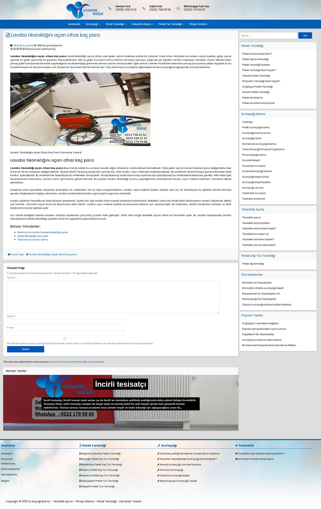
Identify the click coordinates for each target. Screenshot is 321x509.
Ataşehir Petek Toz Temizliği (98, 486)
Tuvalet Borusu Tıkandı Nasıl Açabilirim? (261, 453)
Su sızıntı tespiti (251, 160)
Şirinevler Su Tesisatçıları (257, 282)
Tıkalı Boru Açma (23, 45)
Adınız (10, 316)
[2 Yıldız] (14, 48)
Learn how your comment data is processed (77, 362)
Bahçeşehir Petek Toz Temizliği (99, 481)
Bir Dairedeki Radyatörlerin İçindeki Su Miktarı (269, 345)
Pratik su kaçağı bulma (256, 127)
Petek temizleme (252, 97)
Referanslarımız (10, 469)
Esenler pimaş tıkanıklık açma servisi (264, 329)
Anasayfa (74, 24)
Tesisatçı (247, 122)
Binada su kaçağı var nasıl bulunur (180, 464)
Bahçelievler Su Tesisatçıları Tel (261, 293)
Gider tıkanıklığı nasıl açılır (32, 236)
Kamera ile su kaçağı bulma (259, 144)
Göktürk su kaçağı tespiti (174, 475)
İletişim (5, 481)
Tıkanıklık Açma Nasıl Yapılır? (259, 228)
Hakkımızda (8, 463)
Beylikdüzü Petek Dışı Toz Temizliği (101, 464)
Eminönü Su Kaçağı (171, 470)
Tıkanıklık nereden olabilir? (258, 239)
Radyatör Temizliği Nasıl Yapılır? (261, 81)
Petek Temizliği (115, 24)
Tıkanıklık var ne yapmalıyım (259, 245)
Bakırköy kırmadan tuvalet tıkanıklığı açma (42, 232)
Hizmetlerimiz (9, 474)
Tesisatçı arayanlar (253, 198)
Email (10, 327)
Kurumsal (6, 459)
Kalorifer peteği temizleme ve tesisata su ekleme (189, 453)
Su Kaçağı (92, 24)
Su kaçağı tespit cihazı (255, 177)
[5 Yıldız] (23, 48)
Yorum (12, 277)
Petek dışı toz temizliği (255, 59)
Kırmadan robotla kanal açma (255, 459)
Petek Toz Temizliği (170, 24)
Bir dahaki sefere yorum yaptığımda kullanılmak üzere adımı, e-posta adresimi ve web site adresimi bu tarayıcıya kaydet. (80, 343)
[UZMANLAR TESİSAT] (84, 18)
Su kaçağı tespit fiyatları (256, 182)
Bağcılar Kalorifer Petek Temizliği (101, 453)
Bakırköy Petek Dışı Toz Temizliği (100, 475)
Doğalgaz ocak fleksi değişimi (260, 323)
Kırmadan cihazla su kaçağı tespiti (262, 288)
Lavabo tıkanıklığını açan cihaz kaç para (55, 35)
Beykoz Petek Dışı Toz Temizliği (99, 470)
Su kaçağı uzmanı (253, 187)
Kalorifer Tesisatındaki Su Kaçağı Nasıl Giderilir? (188, 459)
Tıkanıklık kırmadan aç (255, 234)
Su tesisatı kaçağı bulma (257, 171)
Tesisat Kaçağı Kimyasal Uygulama (263, 149)
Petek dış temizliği (253, 263)
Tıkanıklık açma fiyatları (256, 223)
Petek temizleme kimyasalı (258, 103)
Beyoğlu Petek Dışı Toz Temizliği (100, 459)
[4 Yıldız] (20, 48)
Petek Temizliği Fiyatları (256, 65)
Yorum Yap (17, 254)
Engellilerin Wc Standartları (258, 334)
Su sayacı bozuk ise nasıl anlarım (262, 340)
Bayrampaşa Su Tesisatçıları (259, 299)
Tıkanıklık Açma (141, 24)
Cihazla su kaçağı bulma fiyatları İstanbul (266, 304)
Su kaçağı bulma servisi (256, 133)
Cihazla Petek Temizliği (256, 75)
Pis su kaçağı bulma (254, 155)
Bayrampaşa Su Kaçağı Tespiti (178, 481)
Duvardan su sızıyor (254, 166)
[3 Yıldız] (17, 48)
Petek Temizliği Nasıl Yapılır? (259, 70)
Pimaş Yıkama (197, 24)
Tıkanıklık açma (251, 217)
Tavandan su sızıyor (254, 193)
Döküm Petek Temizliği (255, 92)
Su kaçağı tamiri (252, 138)
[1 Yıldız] (11, 48)
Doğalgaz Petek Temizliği (257, 86)
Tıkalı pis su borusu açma (32, 239)
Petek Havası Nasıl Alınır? (257, 54)
